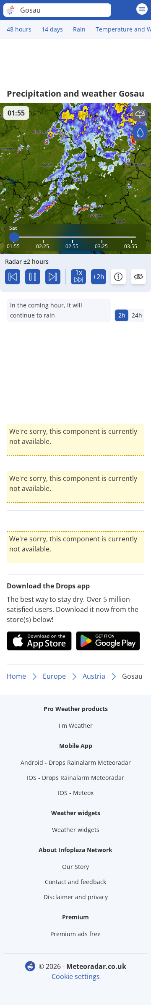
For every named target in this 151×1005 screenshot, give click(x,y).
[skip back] (12, 276)
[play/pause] (32, 276)
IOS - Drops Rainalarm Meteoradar (75, 778)
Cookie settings (76, 976)
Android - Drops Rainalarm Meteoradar (76, 762)
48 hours (19, 29)
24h (137, 315)
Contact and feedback (75, 882)
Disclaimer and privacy (76, 897)
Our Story (75, 867)
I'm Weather (76, 725)
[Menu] (142, 9)
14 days (52, 29)
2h (121, 315)
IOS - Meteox (76, 793)
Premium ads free (75, 934)
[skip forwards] (52, 276)
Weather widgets (75, 830)
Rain (79, 29)
